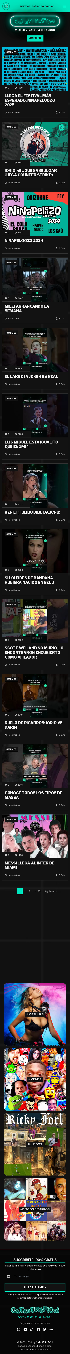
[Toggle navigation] (64, 6)
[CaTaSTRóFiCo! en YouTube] (25, 1329)
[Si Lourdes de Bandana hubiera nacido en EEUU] (35, 551)
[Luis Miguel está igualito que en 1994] (35, 415)
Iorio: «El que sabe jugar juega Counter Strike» (31, 172)
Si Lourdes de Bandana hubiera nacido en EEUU (29, 580)
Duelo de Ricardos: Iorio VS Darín (34, 725)
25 (39, 891)
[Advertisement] (35, 936)
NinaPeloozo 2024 (24, 240)
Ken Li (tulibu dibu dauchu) (32, 512)
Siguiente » (50, 891)
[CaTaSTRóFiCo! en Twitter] (45, 1329)
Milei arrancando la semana (27, 308)
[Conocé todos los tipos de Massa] (35, 766)
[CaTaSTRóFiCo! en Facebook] (38, 1329)
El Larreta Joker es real (31, 376)
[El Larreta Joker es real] (35, 349)
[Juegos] (35, 1144)
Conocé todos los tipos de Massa (33, 795)
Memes (12, 52)
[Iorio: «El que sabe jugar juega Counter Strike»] (35, 143)
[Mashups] (35, 1014)
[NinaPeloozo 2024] (35, 213)
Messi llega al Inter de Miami (29, 865)
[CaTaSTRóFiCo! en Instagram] (19, 1329)
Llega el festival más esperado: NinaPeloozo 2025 (30, 100)
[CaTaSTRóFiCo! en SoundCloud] (51, 1329)
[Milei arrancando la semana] (35, 279)
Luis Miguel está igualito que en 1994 (31, 444)
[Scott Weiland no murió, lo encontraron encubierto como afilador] (35, 621)
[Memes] (35, 1079)
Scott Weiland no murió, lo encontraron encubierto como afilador (34, 652)
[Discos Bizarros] (35, 1209)
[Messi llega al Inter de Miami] (35, 836)
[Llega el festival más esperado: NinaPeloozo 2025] (35, 69)
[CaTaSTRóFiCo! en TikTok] (32, 1329)
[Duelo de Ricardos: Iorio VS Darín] (35, 695)
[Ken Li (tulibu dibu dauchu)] (35, 485)
